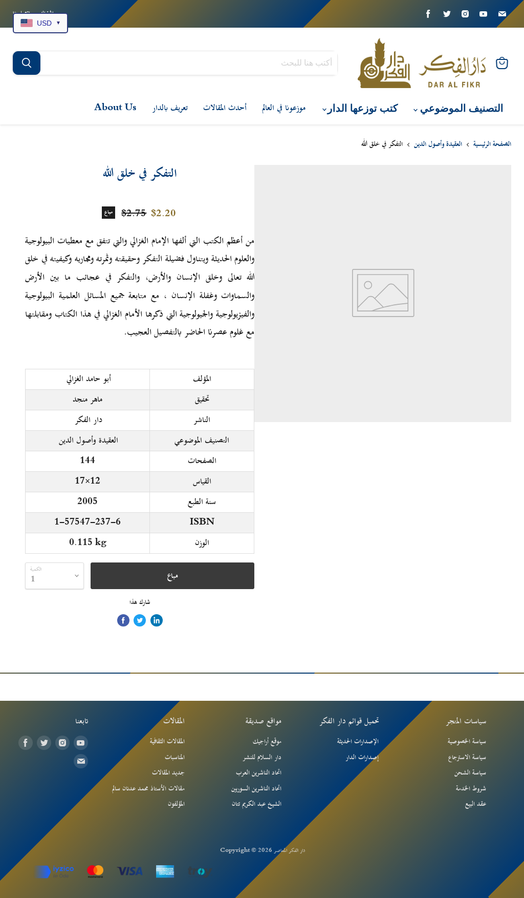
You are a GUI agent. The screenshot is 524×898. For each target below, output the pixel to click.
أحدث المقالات (225, 108)
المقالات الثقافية (167, 742)
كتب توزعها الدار (361, 108)
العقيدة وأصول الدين (438, 145)
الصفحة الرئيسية (492, 145)
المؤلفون (176, 804)
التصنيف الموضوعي (461, 108)
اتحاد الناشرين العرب (258, 773)
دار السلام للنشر (262, 757)
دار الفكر (88, 420)
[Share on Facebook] (123, 620)
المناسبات (175, 757)
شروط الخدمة (471, 789)
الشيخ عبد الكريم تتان (256, 804)
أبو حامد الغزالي (89, 379)
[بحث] (26, 63)
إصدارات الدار (362, 757)
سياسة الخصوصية (467, 742)
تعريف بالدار (170, 108)
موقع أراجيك (267, 742)
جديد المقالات (168, 773)
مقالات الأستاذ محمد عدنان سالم (148, 789)
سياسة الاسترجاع (467, 757)
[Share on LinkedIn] (156, 620)
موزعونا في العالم (283, 108)
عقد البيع (475, 804)
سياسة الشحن (470, 773)
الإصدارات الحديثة (358, 742)
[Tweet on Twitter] (140, 620)
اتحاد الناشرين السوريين (256, 789)
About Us (115, 108)
